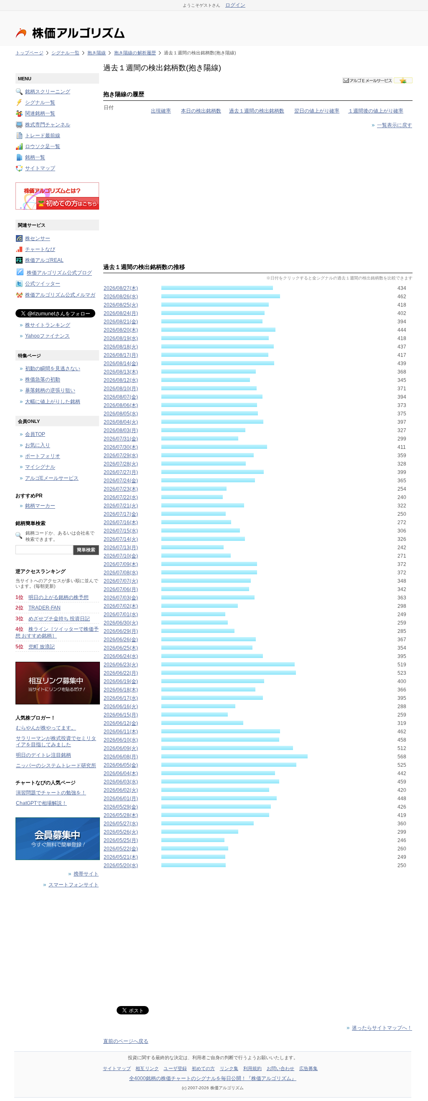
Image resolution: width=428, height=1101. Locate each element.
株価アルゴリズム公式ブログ (59, 273)
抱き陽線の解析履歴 (135, 52)
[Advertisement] (258, 194)
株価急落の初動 (42, 380)
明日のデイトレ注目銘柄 (43, 755)
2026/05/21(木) (121, 857)
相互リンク (147, 1068)
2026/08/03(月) (121, 430)
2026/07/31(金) (121, 439)
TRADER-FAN (44, 608)
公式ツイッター (42, 284)
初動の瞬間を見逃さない (52, 368)
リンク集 (229, 1068)
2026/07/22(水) (121, 497)
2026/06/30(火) (121, 623)
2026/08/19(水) (121, 338)
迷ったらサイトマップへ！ (382, 1028)
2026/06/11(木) (121, 732)
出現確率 (161, 111)
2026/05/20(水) (121, 865)
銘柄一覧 (35, 158)
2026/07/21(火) (121, 506)
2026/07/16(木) (121, 522)
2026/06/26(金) (121, 640)
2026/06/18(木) (121, 690)
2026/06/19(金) (121, 681)
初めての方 (203, 1068)
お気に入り (37, 445)
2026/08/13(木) (121, 372)
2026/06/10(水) (121, 740)
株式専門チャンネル (47, 125)
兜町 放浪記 (41, 647)
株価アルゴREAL (44, 260)
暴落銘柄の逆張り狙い (50, 391)
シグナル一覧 (65, 52)
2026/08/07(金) (121, 397)
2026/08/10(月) (121, 389)
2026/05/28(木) (121, 815)
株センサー (37, 238)
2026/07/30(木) (121, 447)
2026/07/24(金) (121, 481)
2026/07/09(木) (121, 564)
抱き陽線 (96, 52)
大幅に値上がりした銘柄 (52, 402)
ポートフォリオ (42, 456)
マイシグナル (40, 467)
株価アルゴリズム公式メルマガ (60, 295)
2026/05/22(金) (121, 849)
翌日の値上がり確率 (316, 111)
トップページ (29, 52)
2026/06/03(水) (121, 782)
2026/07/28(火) (121, 464)
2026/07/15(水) (121, 531)
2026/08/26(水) (121, 297)
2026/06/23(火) (121, 665)
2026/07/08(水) (121, 573)
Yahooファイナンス (47, 336)
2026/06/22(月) (121, 673)
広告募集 (308, 1068)
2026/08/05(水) (121, 414)
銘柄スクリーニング (47, 92)
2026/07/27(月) (121, 472)
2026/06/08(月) (121, 757)
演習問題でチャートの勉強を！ (51, 793)
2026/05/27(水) (121, 824)
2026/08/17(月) (121, 355)
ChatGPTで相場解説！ (41, 803)
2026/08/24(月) (121, 313)
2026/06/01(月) (121, 798)
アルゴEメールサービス (52, 478)
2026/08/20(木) (121, 330)
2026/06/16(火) (121, 706)
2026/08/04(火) (121, 422)
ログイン (235, 5)
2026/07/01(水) (121, 614)
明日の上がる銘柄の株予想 (58, 597)
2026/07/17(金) (121, 514)
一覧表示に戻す (394, 125)
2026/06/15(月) (121, 715)
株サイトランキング (47, 325)
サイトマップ (40, 169)
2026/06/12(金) (121, 723)
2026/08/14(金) (121, 363)
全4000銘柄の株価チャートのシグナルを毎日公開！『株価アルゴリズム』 (212, 1078)
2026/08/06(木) (121, 405)
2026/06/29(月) (121, 631)
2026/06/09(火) (121, 748)
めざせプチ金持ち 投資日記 (59, 619)
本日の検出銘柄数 (201, 111)
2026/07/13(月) (121, 547)
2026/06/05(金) (121, 765)
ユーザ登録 (175, 1068)
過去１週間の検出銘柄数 (256, 111)
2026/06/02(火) (121, 790)
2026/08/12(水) (121, 380)
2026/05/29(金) (121, 807)
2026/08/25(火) (121, 305)
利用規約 (252, 1068)
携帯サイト (86, 874)
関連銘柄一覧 (40, 114)
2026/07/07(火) (121, 581)
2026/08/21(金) (121, 322)
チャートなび (40, 249)
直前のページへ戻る (125, 1041)
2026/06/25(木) (121, 648)
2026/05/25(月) (121, 840)
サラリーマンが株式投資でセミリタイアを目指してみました (56, 741)
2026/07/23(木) (121, 489)
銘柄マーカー (40, 506)
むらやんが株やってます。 (46, 728)
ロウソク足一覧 (42, 146)
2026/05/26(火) (121, 832)
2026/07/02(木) (121, 606)
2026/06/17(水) (121, 698)
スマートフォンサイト (73, 885)
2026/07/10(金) (121, 556)
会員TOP (35, 434)
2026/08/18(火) (121, 347)
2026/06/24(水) (121, 656)
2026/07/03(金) (121, 598)
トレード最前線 (42, 135)
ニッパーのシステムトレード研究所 (56, 765)
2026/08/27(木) (121, 288)
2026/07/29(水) (121, 455)
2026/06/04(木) (121, 773)
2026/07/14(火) (121, 539)
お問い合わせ (281, 1068)
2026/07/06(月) (121, 589)
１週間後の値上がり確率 (375, 111)
